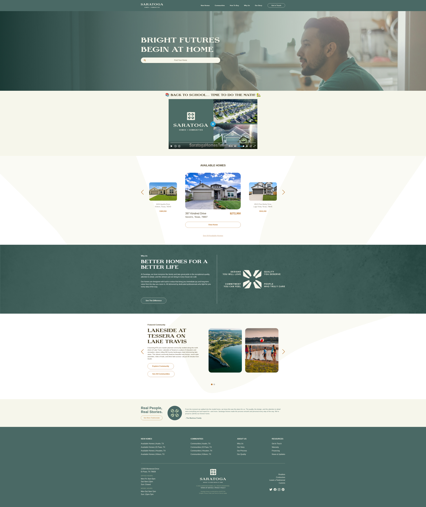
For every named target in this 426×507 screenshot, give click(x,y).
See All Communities (161, 371)
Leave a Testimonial (277, 480)
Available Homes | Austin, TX (152, 444)
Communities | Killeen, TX (201, 454)
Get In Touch (277, 444)
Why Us (240, 444)
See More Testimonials (152, 418)
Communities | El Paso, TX (201, 447)
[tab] (180, 60)
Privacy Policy (220, 488)
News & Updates (278, 454)
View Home (213, 225)
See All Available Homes (213, 236)
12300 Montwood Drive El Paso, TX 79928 (150, 470)
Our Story (241, 447)
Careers (282, 483)
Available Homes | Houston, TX (153, 451)
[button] (142, 192)
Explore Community (160, 363)
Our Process (242, 451)
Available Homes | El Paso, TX (153, 447)
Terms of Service (207, 488)
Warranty (275, 447)
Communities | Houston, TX (201, 451)
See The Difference (154, 301)
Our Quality (241, 454)
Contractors (280, 477)
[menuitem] (205, 5)
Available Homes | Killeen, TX (153, 454)
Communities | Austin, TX (200, 444)
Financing (276, 451)
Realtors (281, 474)
